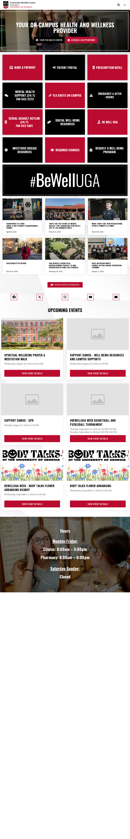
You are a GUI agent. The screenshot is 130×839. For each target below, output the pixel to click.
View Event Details (32, 373)
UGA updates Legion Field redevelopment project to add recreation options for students (63, 265)
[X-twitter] (39, 297)
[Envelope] (116, 297)
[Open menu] (124, 5)
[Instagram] (65, 297)
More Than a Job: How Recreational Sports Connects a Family (107, 224)
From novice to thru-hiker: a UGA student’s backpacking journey (22, 225)
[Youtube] (90, 297)
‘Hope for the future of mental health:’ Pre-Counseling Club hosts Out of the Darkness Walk (64, 225)
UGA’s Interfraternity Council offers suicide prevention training (106, 265)
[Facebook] (14, 297)
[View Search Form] (118, 4)
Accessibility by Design (16, 263)
